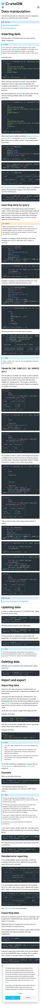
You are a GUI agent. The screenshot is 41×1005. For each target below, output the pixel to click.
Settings (20, 993)
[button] (2, 7)
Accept (13, 997)
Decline (28, 997)
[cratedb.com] (10, 4)
